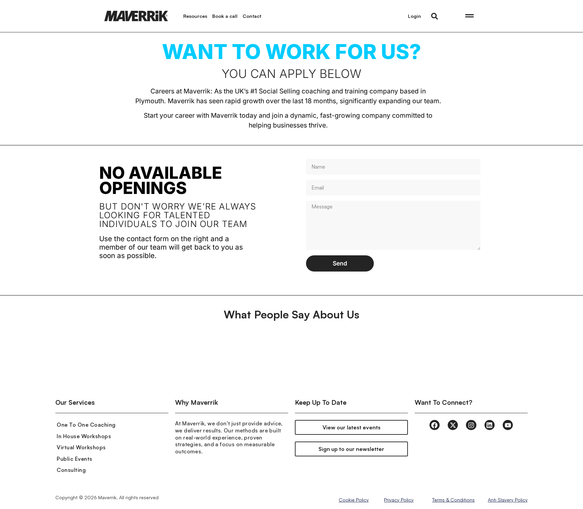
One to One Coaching (86, 424)
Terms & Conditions (453, 500)
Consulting (71, 469)
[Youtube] (508, 425)
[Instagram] (471, 425)
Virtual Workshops (81, 447)
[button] (434, 16)
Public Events (74, 458)
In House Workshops (84, 436)
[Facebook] (434, 425)
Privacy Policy (399, 500)
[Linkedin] (489, 425)
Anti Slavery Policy (508, 500)
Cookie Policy (354, 500)
